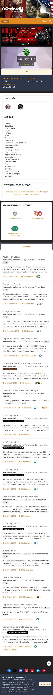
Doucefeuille (7, 260)
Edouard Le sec (41, 630)
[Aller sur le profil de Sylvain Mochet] (20, 107)
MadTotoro (39, 366)
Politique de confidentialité (19, 692)
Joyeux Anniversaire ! (12, 577)
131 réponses (26, 646)
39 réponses (28, 276)
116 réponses (25, 408)
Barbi (37, 341)
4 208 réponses (29, 356)
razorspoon (39, 554)
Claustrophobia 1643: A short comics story (22, 363)
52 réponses (26, 383)
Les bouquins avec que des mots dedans (21, 496)
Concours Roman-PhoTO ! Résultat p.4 (20, 390)
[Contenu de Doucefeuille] (26, 71)
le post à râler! (9, 550)
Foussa (37, 260)
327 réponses (25, 516)
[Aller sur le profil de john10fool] (8, 107)
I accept (46, 684)
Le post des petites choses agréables (19, 338)
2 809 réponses (27, 597)
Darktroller (39, 418)
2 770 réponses (26, 570)
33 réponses (25, 435)
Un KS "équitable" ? (11, 415)
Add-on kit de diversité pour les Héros (20, 627)
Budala (37, 580)
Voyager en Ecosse (11, 257)
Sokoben (38, 499)
